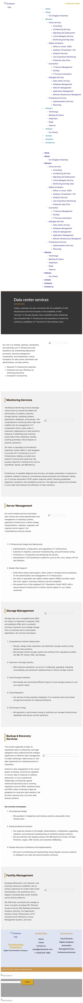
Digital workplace (56, 43)
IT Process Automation (62, 74)
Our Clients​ (53, 132)
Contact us (50, 142)
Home (47, 9)
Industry (48, 108)
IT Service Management (62, 67)
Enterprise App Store (61, 60)
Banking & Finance (56, 115)
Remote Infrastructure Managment (67, 94)
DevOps (56, 70)
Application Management (63, 91)
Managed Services (56, 77)
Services (49, 19)
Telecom (52, 125)
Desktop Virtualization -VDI (64, 50)
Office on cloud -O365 (62, 46)
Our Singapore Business (58, 16)
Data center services (61, 81)
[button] (60, 147)
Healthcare (53, 118)
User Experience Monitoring (64, 57)
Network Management (62, 88)
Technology (53, 112)
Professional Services (57, 98)
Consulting (57, 26)
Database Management (62, 84)
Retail (51, 122)
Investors (49, 139)
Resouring (57, 105)
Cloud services (55, 22)
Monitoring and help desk (63, 40)
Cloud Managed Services (63, 36)
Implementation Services (63, 101)
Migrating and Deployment (64, 33)
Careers (48, 136)
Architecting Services (61, 29)
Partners (49, 129)
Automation (53, 64)
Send (27, 982)
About (48, 12)
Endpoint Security (60, 53)
